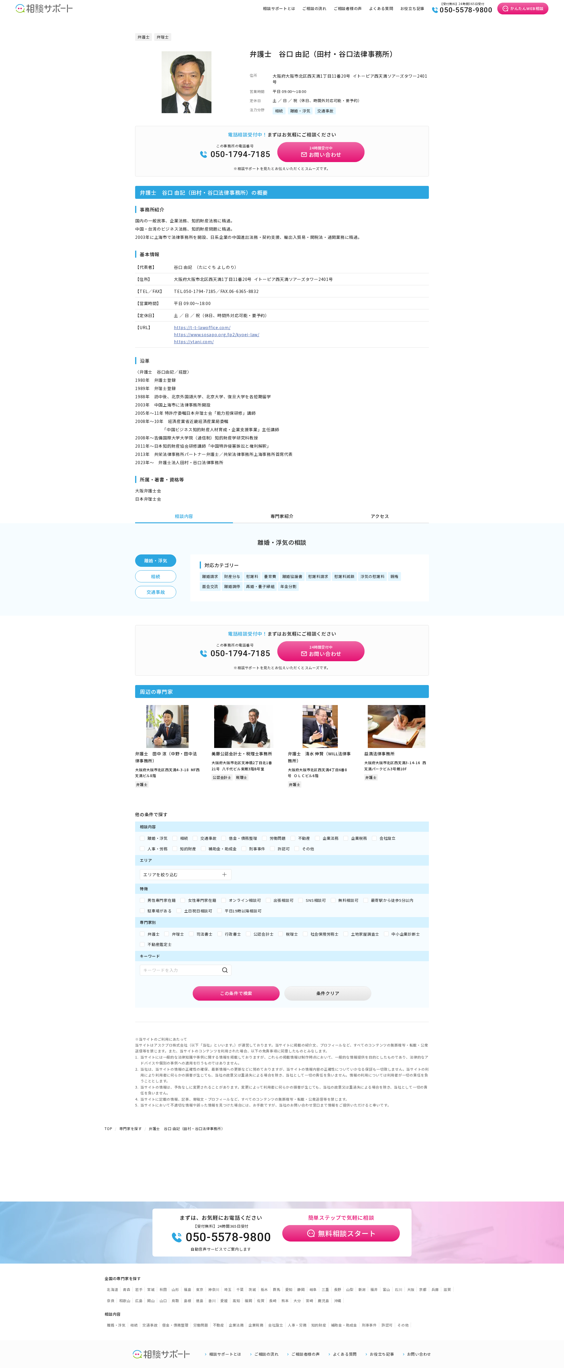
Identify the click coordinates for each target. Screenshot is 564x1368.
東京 (200, 1289)
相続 (155, 576)
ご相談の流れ (314, 8)
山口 (163, 1300)
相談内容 (184, 516)
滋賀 (447, 1289)
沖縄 (338, 1300)
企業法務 (236, 1324)
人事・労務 (297, 1324)
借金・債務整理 (175, 1324)
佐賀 (261, 1300)
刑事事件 (369, 1324)
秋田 (163, 1289)
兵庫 (435, 1289)
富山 (386, 1289)
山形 (175, 1289)
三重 (325, 1289)
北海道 (112, 1289)
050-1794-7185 (241, 154)
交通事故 (156, 592)
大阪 (411, 1289)
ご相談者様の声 (348, 8)
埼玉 (228, 1289)
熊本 (285, 1300)
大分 (297, 1300)
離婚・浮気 (155, 560)
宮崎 (309, 1300)
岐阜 (313, 1289)
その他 (403, 1324)
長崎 (273, 1300)
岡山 (151, 1300)
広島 (139, 1300)
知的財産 (318, 1324)
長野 (338, 1289)
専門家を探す (130, 1128)
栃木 (264, 1289)
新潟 (362, 1289)
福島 (188, 1289)
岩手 (139, 1289)
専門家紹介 (282, 516)
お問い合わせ (419, 1354)
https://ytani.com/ (194, 341)
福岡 (248, 1300)
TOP (108, 1128)
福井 (374, 1289)
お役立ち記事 (412, 8)
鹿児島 (323, 1300)
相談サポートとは (279, 8)
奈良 (111, 1300)
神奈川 (213, 1289)
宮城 (151, 1289)
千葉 (240, 1289)
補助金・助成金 (344, 1324)
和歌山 (124, 1300)
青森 (126, 1289)
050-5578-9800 (466, 10)
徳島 (200, 1300)
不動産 (218, 1324)
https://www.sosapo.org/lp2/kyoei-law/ (216, 334)
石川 (398, 1289)
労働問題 (200, 1324)
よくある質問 (381, 8)
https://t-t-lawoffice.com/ (202, 327)
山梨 (350, 1289)
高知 (236, 1300)
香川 (212, 1300)
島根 (188, 1300)
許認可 (387, 1324)
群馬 (277, 1289)
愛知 (289, 1289)
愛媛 (224, 1300)
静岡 (301, 1289)
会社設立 (275, 1324)
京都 (423, 1289)
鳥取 (175, 1300)
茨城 (252, 1289)
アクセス (380, 516)
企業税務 (256, 1324)
